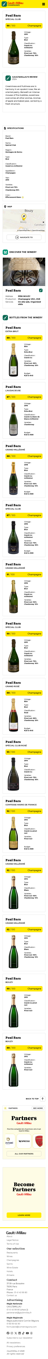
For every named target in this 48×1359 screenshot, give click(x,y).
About (9, 1236)
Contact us (12, 1295)
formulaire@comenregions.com (22, 1327)
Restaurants (12, 1252)
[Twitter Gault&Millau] (15, 1333)
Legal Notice (12, 1240)
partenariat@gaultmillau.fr (19, 1312)
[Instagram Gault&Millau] (12, 1333)
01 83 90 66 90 (13, 1324)
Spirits (10, 1264)
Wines (10, 1256)
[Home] (16, 3)
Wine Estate (12, 1267)
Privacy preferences (16, 1346)
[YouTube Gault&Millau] (27, 1333)
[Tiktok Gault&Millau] (23, 1333)
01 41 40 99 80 (20, 1292)
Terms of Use (13, 1244)
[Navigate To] (24, 223)
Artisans (10, 1275)
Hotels (10, 1271)
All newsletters (13, 1343)
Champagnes (13, 1260)
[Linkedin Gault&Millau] (19, 1333)
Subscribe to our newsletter (20, 1338)
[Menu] (43, 4)
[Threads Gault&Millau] (31, 1333)
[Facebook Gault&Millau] (8, 1333)
